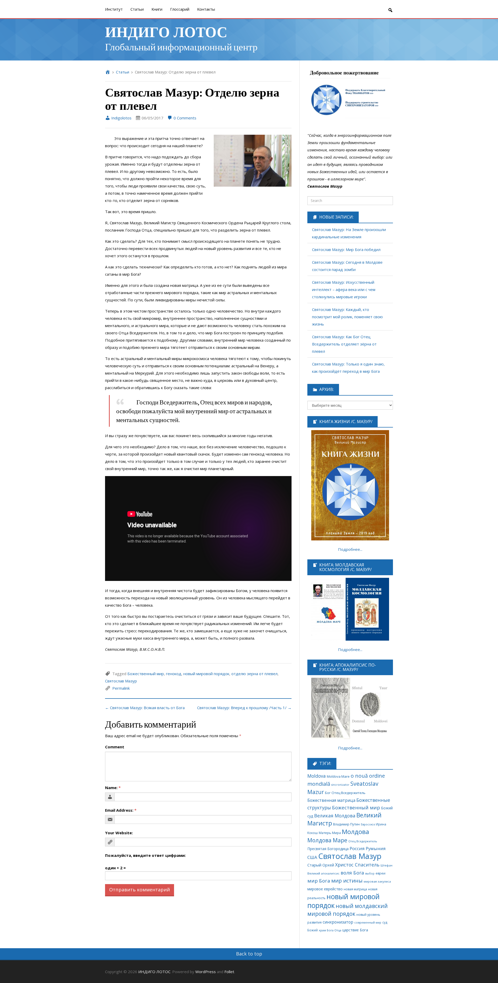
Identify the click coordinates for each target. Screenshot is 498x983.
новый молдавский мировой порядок (347, 909)
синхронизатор (338, 922)
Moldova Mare (338, 776)
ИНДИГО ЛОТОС (166, 31)
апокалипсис (330, 873)
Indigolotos (121, 117)
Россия (357, 848)
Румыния (376, 848)
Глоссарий (179, 9)
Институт (114, 9)
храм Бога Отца (330, 930)
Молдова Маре (327, 840)
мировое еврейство (325, 888)
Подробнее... (350, 549)
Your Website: (119, 832)
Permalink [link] (121, 688)
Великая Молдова (334, 815)
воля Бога (352, 872)
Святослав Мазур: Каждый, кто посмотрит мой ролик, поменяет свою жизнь (347, 317)
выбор (370, 873)
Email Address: (120, 810)
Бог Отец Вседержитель (345, 792)
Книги (156, 9)
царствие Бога (355, 929)
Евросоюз (368, 824)
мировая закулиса (377, 881)
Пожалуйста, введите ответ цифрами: (145, 855)
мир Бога (318, 880)
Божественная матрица (331, 800)
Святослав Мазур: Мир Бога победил (346, 249)
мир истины (347, 880)
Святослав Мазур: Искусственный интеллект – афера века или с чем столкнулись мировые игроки (343, 289)
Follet (229, 971)
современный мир (367, 922)
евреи (380, 873)
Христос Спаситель (357, 865)
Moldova (316, 776)
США (312, 857)
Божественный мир (145, 673)
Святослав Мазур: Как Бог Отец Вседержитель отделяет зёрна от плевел (344, 344)
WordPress (205, 971)
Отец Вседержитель (362, 841)
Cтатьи (137, 9)
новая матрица (355, 889)
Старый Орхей (320, 864)
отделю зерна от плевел (254, 673)
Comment (114, 746)
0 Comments (184, 117)
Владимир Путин (346, 824)
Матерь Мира (330, 832)
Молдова (355, 832)
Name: (113, 787)
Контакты (206, 9)
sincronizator (340, 785)
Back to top (249, 954)
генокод (173, 673)
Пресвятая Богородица (328, 848)
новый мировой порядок (206, 673)
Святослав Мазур (121, 680)
